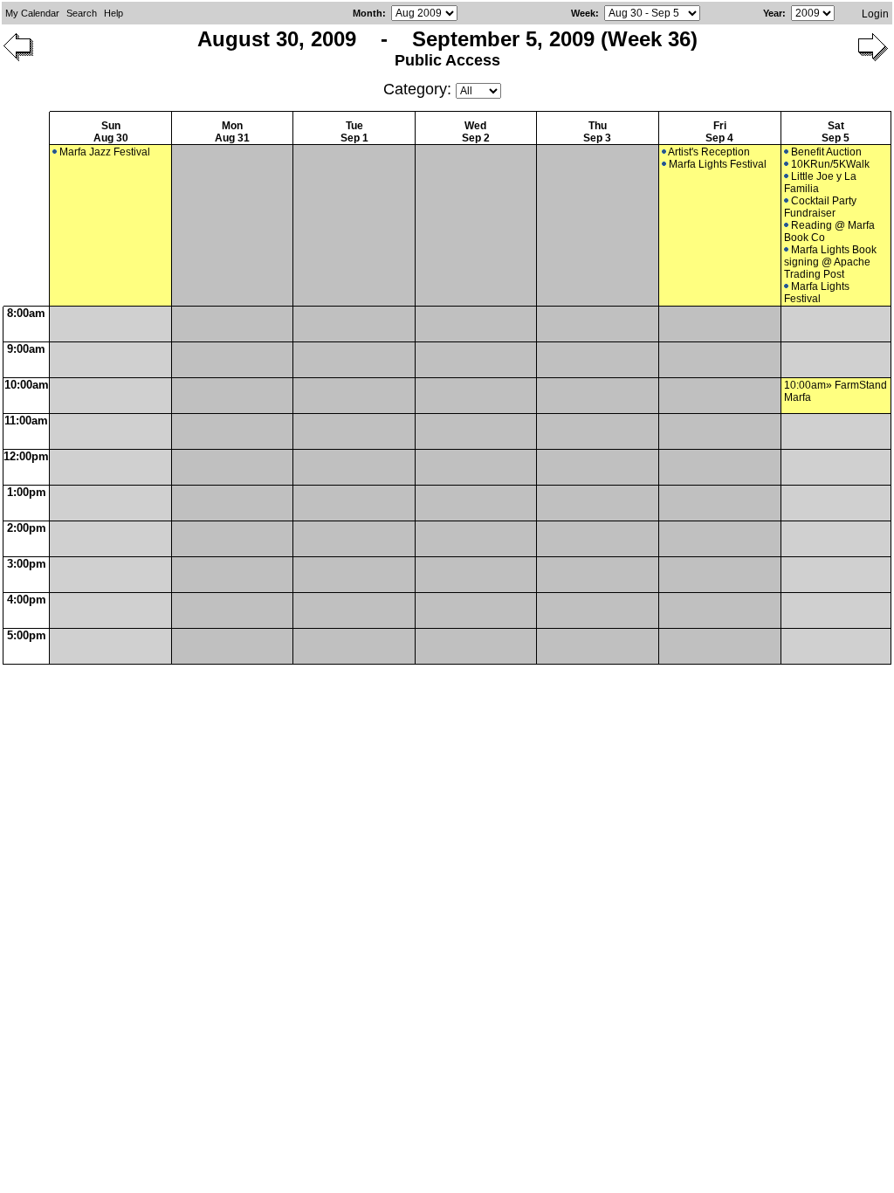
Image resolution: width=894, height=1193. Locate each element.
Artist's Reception (709, 152)
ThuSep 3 (597, 132)
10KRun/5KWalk (830, 164)
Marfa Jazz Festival (104, 152)
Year (772, 13)
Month (367, 13)
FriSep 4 (719, 132)
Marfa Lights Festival (718, 164)
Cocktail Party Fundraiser (820, 207)
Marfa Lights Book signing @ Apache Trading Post (830, 262)
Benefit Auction (826, 152)
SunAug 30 (110, 132)
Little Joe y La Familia (820, 182)
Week (583, 13)
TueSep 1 (354, 132)
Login (875, 14)
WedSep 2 (476, 132)
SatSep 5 (835, 132)
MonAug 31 (232, 132)
